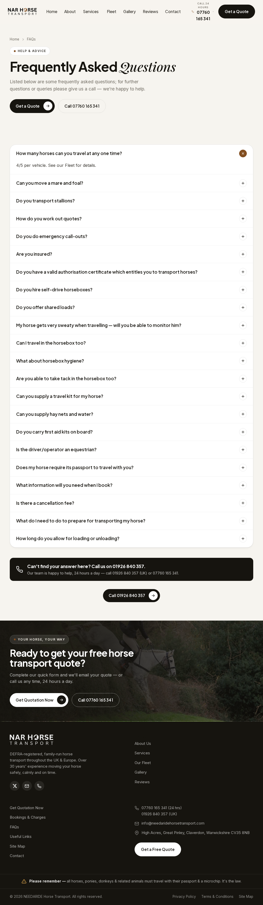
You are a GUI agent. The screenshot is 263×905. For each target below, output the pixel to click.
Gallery (129, 11)
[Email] (27, 786)
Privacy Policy (184, 896)
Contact (173, 11)
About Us (143, 743)
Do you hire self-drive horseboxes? (54, 289)
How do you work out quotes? (49, 218)
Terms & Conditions (217, 896)
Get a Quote (237, 11)
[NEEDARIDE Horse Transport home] (22, 11)
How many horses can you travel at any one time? (69, 153)
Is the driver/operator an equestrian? (56, 449)
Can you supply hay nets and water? (54, 414)
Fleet (111, 11)
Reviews (150, 11)
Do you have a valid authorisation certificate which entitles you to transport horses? (107, 272)
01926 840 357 (125, 573)
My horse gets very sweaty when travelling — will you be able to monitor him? (98, 325)
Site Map (17, 846)
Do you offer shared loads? (45, 307)
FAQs (14, 827)
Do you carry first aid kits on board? (54, 432)
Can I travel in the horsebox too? (51, 343)
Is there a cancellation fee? (45, 503)
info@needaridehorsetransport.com (173, 823)
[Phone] (39, 786)
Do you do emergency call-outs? (51, 236)
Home (51, 11)
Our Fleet (143, 762)
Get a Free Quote (158, 849)
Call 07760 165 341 (81, 106)
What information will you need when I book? (64, 485)
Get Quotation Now (34, 699)
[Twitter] (15, 786)
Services (91, 11)
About (70, 11)
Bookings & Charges (28, 817)
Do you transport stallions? (45, 200)
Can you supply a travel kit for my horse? (59, 396)
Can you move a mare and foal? (49, 183)
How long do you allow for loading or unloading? (67, 538)
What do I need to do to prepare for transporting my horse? (80, 520)
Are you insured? (34, 254)
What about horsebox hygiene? (50, 361)
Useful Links (21, 836)
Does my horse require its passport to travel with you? (75, 467)
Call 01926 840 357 (127, 595)
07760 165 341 (165, 573)
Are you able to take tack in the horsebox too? (66, 378)
